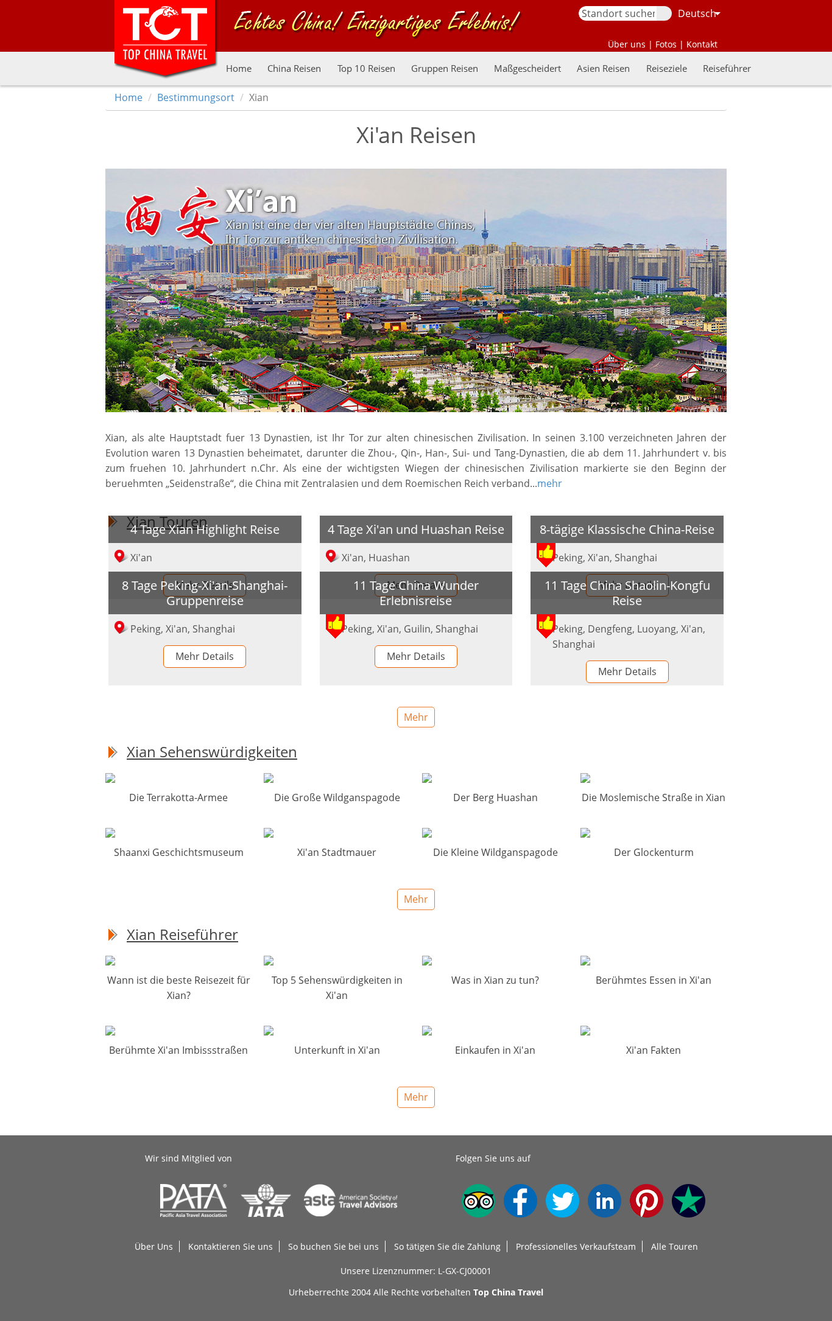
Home (239, 68)
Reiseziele (666, 68)
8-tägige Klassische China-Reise (627, 529)
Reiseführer (727, 68)
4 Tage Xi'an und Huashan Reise (416, 529)
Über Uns (154, 1246)
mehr (549, 483)
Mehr (416, 717)
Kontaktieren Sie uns (230, 1246)
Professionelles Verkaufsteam (576, 1246)
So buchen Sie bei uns (333, 1246)
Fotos (666, 44)
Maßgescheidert (527, 68)
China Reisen (294, 68)
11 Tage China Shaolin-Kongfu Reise (627, 592)
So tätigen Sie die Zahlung (447, 1246)
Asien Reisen (603, 68)
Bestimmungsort (195, 97)
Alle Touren (674, 1246)
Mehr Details (204, 656)
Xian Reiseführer (182, 934)
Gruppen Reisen (444, 68)
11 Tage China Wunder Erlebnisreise (416, 592)
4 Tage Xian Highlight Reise (205, 529)
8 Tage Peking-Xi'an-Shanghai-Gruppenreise (204, 592)
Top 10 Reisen (366, 68)
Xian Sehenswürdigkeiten (212, 751)
